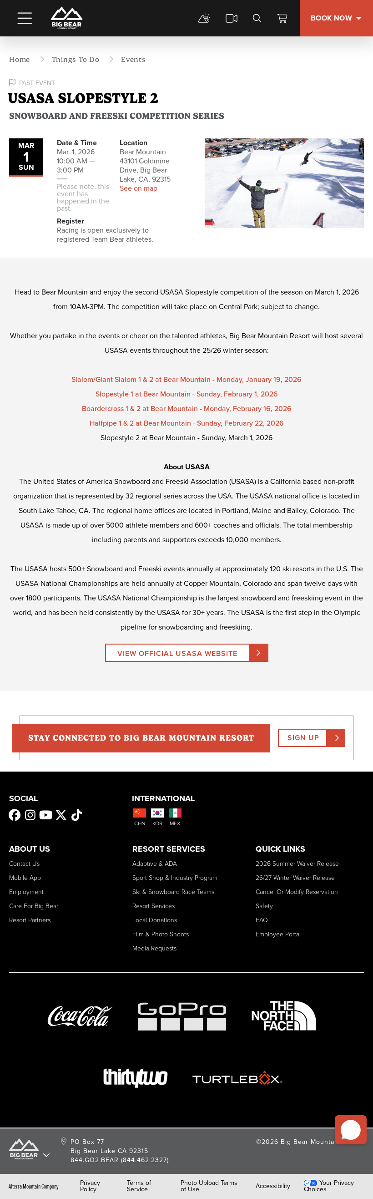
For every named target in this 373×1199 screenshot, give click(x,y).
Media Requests (154, 948)
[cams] (232, 18)
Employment (26, 892)
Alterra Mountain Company (34, 1186)
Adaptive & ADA (154, 864)
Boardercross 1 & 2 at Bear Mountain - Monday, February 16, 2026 (187, 408)
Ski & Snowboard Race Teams (173, 892)
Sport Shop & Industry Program (174, 878)
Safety (264, 906)
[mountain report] (204, 18)
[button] (351, 1129)
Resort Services (153, 906)
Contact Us (24, 864)
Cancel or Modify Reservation (297, 892)
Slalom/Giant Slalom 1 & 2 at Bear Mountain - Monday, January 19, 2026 (186, 379)
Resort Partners (29, 920)
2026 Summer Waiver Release (297, 864)
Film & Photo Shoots (160, 934)
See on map (138, 188)
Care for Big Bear (33, 906)
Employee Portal (278, 934)
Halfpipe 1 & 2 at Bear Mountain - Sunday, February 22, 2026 (187, 423)
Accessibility (273, 1186)
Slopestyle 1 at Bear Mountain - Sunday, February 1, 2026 (187, 394)
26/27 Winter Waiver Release (295, 878)
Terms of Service (139, 1186)
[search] (257, 18)
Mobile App (25, 878)
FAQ (262, 920)
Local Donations (154, 920)
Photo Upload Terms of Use (209, 1186)
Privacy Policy (90, 1186)
